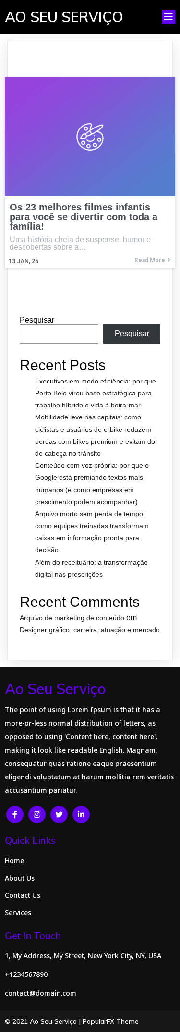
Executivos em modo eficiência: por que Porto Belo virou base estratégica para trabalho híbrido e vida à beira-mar (95, 393)
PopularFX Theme (111, 1021)
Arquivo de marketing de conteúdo (72, 618)
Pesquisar (37, 320)
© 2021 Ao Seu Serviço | (44, 1021)
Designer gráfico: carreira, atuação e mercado (90, 630)
